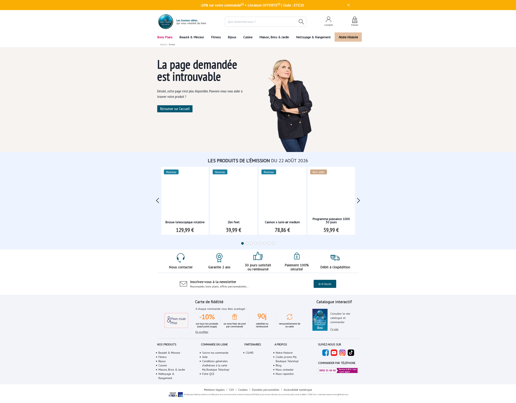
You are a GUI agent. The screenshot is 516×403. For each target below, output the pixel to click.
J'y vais (334, 329)
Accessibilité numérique (298, 390)
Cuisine (248, 37)
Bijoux (232, 37)
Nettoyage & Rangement (313, 37)
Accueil (163, 44)
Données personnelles (265, 390)
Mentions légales (214, 390)
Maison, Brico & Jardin (274, 37)
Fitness (216, 37)
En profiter (202, 332)
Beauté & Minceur (191, 37)
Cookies (243, 390)
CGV (231, 390)
